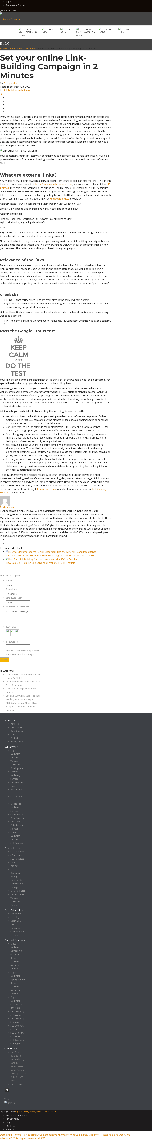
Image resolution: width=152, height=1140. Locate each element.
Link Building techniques (22, 48)
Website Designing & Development (16, 765)
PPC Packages (17, 894)
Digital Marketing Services (15, 754)
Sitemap (14, 935)
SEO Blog (14, 917)
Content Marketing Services (15, 775)
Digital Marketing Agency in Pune (17, 976)
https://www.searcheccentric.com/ (53, 184)
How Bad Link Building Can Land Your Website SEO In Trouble (40, 563)
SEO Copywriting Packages (16, 873)
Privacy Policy (6, 667)
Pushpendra (10, 83)
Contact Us (15, 738)
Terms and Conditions (16, 1115)
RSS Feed (10, 1126)
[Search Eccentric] (10, 19)
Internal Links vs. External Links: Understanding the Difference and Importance (50, 555)
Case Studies (16, 731)
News (13, 734)
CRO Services (16, 814)
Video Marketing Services (15, 836)
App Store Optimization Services (16, 825)
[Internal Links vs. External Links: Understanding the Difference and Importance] (51, 551)
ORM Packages (17, 890)
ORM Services (17, 818)
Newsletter (15, 913)
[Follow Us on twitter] (7, 1092)
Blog (8, 1)
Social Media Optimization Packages (16, 884)
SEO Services (16, 843)
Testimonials (16, 727)
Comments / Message (18, 606)
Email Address (14, 597)
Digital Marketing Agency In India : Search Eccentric (36, 1111)
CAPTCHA (11, 626)
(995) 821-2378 (8, 10)
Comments (12, 641)
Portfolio (14, 723)
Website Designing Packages (15, 901)
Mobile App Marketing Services (15, 807)
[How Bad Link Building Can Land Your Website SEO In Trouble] (41, 559)
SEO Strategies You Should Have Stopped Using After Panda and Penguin (21, 706)
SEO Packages (17, 851)
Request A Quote (15, 5)
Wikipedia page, (59, 198)
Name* (10, 580)
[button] (47, 31)
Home (3, 48)
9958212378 (16, 1084)
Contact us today (46, 489)
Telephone (11, 589)
